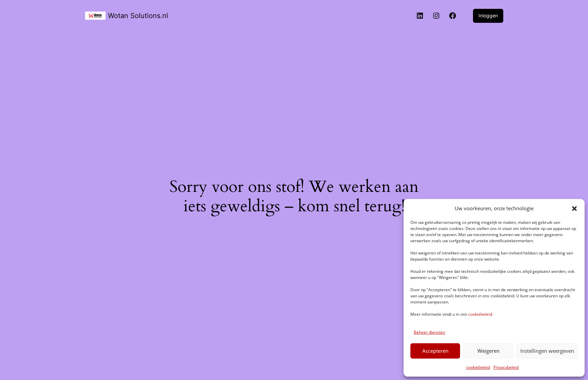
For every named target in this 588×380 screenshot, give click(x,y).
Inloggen (488, 15)
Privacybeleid (506, 367)
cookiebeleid (480, 314)
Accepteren (435, 350)
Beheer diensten (429, 332)
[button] (574, 208)
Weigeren (488, 350)
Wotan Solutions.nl (138, 16)
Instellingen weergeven (547, 350)
